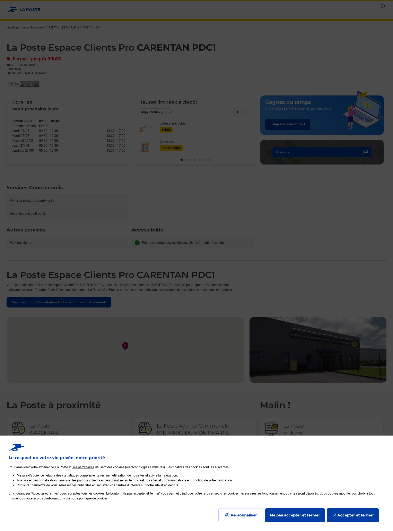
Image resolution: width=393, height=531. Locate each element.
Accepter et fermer (355, 515)
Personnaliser (244, 515)
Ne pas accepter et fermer (295, 515)
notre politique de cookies (89, 498)
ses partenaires (83, 467)
